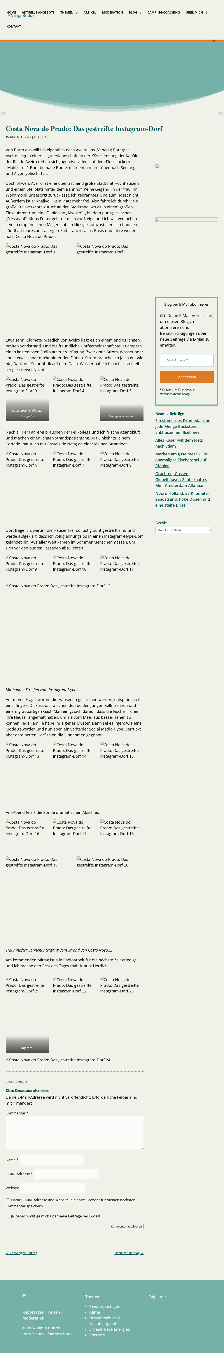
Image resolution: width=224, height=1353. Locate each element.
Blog (133, 12)
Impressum (33, 1333)
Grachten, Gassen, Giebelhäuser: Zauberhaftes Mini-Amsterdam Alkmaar (181, 479)
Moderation (112, 12)
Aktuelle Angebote (38, 12)
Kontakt (14, 26)
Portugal (41, 137)
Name (12, 1160)
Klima (94, 1312)
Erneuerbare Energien (109, 1329)
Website (12, 1188)
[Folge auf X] (194, 152)
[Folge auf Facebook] (160, 152)
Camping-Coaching (163, 12)
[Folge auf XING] (205, 152)
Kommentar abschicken (126, 1226)
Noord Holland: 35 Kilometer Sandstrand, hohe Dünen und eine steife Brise (182, 499)
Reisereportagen (104, 1306)
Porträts (97, 1334)
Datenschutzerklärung (174, 394)
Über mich (194, 12)
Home (11, 12)
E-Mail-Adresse (19, 1174)
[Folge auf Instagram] (171, 152)
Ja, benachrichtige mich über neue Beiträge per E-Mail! (55, 1216)
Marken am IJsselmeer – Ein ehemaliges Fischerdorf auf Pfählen (181, 459)
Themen (66, 12)
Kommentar (17, 1113)
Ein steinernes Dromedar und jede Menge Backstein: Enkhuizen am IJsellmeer (182, 426)
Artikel (90, 12)
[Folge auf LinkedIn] (183, 152)
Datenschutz (60, 1333)
